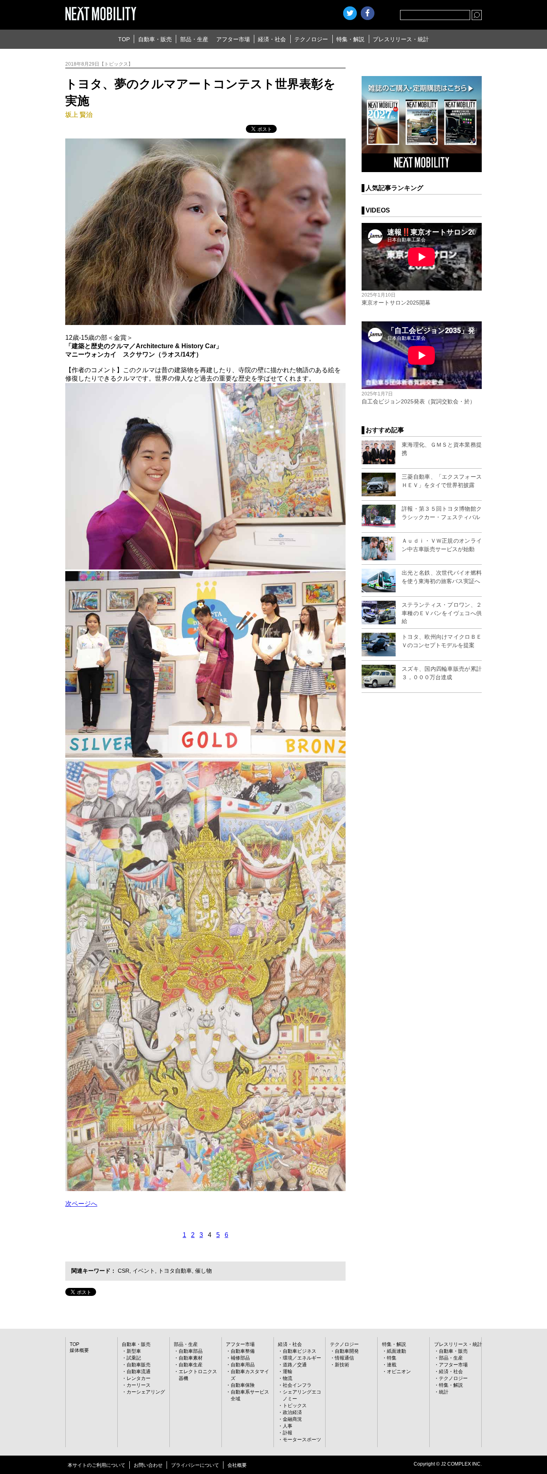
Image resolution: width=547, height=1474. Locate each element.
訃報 (287, 1433)
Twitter (350, 13)
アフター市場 (233, 39)
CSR (123, 1270)
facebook (367, 13)
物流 (287, 1378)
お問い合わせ (148, 1465)
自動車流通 (139, 1371)
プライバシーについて (195, 1465)
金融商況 (292, 1419)
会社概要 (237, 1465)
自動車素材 (191, 1358)
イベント (144, 1270)
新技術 (342, 1365)
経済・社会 (272, 39)
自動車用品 (243, 1365)
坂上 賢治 (79, 114)
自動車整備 (243, 1351)
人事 (287, 1426)
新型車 (134, 1351)
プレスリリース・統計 (401, 39)
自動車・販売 (155, 39)
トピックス (295, 1405)
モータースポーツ (302, 1439)
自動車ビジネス (299, 1351)
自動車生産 (191, 1365)
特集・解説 (350, 39)
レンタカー (139, 1378)
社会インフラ (297, 1385)
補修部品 (240, 1358)
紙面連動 (396, 1351)
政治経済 (292, 1412)
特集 (391, 1358)
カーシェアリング (146, 1392)
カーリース (139, 1385)
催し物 (203, 1270)
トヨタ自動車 (175, 1270)
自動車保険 (243, 1385)
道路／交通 (295, 1365)
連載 (391, 1365)
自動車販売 (139, 1365)
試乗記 (134, 1358)
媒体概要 (79, 1350)
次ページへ (81, 1203)
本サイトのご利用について (96, 1465)
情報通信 (344, 1358)
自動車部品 (191, 1351)
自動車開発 (347, 1351)
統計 (443, 1392)
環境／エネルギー (302, 1358)
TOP (124, 39)
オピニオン (399, 1371)
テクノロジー (311, 39)
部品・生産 (194, 39)
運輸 (287, 1371)
